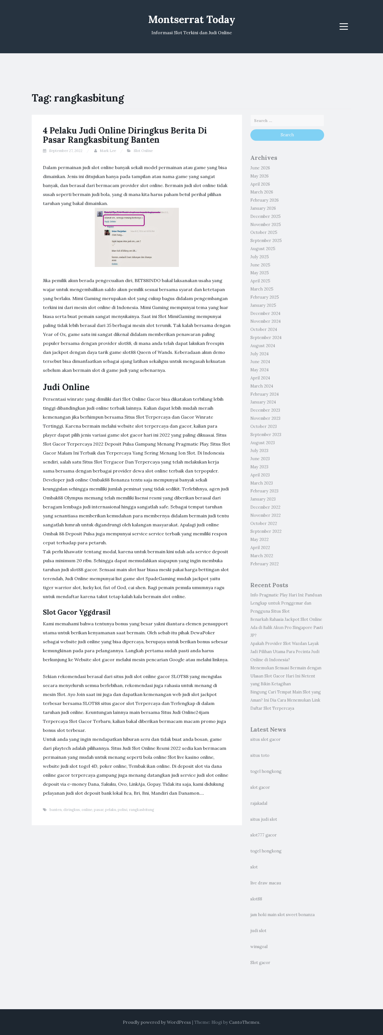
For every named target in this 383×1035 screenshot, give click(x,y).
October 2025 (263, 232)
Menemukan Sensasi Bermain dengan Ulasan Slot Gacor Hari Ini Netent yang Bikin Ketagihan (285, 676)
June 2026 (260, 167)
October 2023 (263, 426)
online (87, 809)
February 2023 (264, 491)
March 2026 (261, 192)
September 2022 (266, 531)
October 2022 (263, 523)
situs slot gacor (265, 739)
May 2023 (259, 466)
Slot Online (143, 150)
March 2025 (261, 289)
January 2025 (263, 305)
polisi (122, 809)
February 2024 (264, 394)
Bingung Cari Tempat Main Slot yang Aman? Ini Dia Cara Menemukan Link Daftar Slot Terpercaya (285, 700)
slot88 (256, 899)
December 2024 (265, 313)
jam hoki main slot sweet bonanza (282, 914)
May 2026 (259, 176)
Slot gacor (260, 962)
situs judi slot (263, 819)
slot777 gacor (263, 835)
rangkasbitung (141, 809)
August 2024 (262, 345)
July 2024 (259, 353)
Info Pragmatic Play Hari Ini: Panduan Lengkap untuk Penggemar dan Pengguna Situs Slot (286, 603)
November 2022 (265, 515)
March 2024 (261, 386)
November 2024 (265, 321)
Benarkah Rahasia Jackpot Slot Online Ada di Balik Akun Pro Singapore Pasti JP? (286, 627)
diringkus (71, 809)
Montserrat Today (191, 19)
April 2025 (260, 280)
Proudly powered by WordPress (157, 1022)
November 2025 (265, 224)
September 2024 (266, 337)
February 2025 (264, 297)
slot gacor (260, 787)
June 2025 (260, 265)
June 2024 (260, 361)
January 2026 (263, 208)
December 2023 (265, 410)
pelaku (110, 809)
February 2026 (264, 200)
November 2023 (265, 418)
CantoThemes (244, 1022)
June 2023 (260, 458)
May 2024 (259, 369)
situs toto (259, 755)
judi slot (258, 930)
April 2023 (260, 475)
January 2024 (263, 402)
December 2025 (265, 216)
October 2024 (263, 329)
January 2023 (263, 499)
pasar (98, 809)
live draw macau (265, 883)
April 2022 (260, 547)
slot (254, 867)
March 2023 (261, 483)
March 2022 (261, 555)
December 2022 (265, 507)
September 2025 (266, 240)
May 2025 (259, 272)
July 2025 (259, 256)
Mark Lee (108, 150)
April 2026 (260, 184)
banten (56, 809)
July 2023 (259, 450)
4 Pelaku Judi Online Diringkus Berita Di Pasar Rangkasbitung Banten (125, 135)
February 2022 (264, 563)
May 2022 (259, 539)
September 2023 (265, 434)
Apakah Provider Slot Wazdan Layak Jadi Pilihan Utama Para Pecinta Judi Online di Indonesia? (284, 651)
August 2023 (262, 442)
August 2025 (262, 248)
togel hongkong (266, 771)
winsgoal (258, 946)
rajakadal (258, 803)
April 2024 (260, 378)
